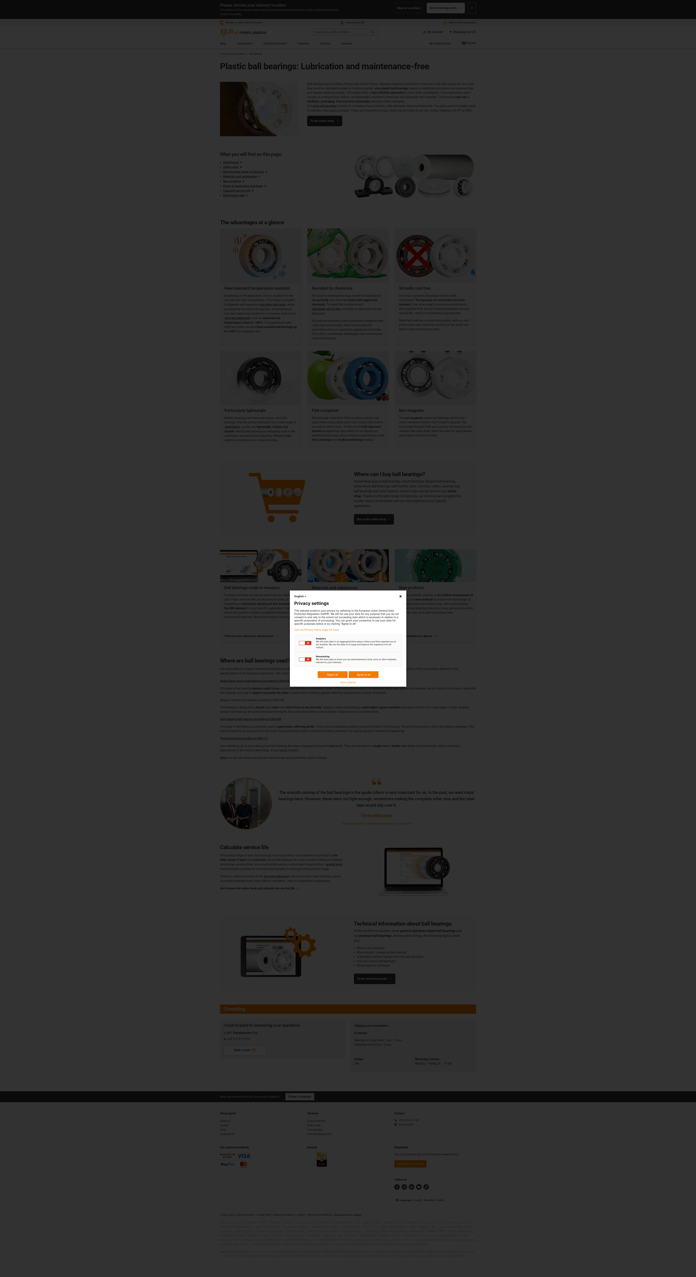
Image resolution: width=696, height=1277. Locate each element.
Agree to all (363, 674)
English (299, 596)
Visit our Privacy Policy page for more (316, 629)
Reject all (332, 674)
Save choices (348, 682)
